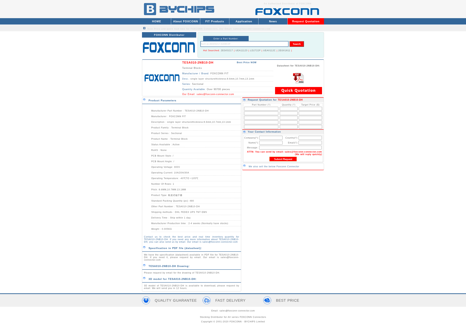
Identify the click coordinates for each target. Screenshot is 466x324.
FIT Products (214, 21)
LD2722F (255, 50)
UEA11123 (242, 50)
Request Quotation (305, 21)
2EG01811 (284, 50)
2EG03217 (227, 50)
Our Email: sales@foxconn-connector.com (244, 29)
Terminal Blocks (192, 68)
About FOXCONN (185, 21)
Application (244, 21)
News (273, 21)
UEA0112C (269, 50)
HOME (156, 21)
